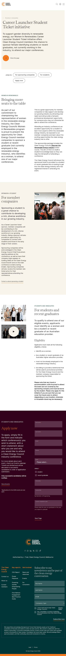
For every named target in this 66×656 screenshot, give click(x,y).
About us (4, 580)
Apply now (19, 80)
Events (24, 578)
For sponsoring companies (25, 75)
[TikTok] (40, 550)
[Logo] (33, 542)
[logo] (6, 4)
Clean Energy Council (32, 651)
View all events (5, 484)
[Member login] (60, 4)
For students (44, 75)
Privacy (36, 647)
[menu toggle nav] (64, 4)
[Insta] (27, 551)
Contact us (5, 576)
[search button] (57, 4)
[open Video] (14, 331)
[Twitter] (33, 550)
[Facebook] (25, 550)
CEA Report (16, 572)
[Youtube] (37, 551)
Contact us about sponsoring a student (12, 281)
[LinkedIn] (31, 551)
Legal (29, 647)
